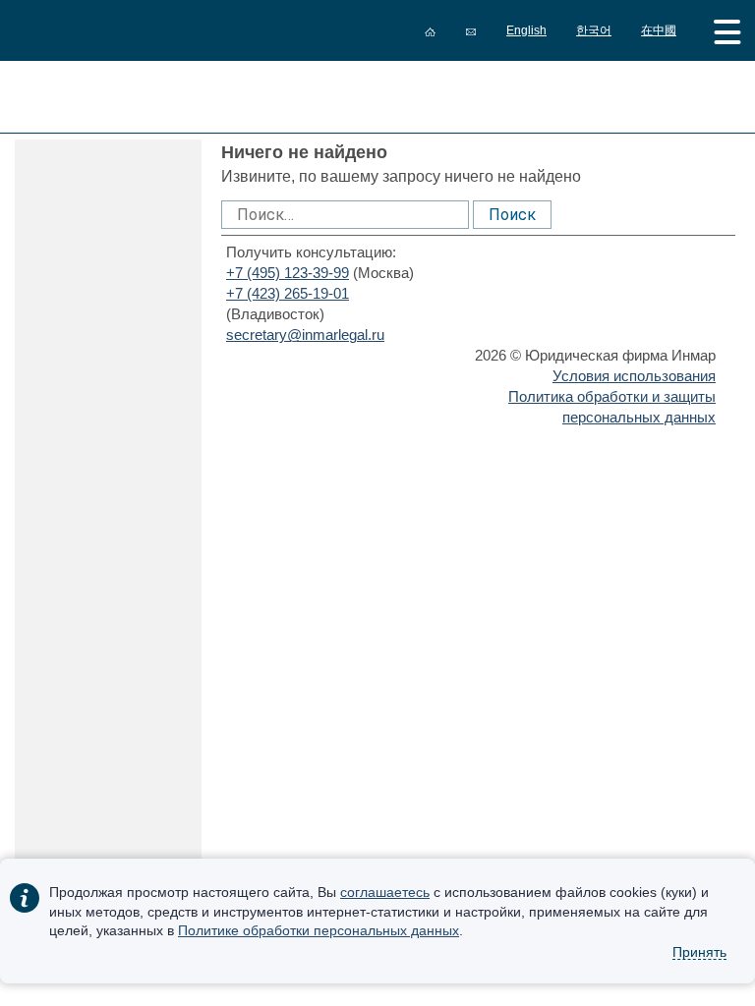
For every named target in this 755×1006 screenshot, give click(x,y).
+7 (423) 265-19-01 (287, 293)
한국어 (593, 30)
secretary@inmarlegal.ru (305, 334)
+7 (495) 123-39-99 (287, 272)
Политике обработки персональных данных (318, 930)
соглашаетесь (385, 892)
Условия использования (634, 375)
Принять (699, 952)
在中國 (658, 30)
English (526, 30)
